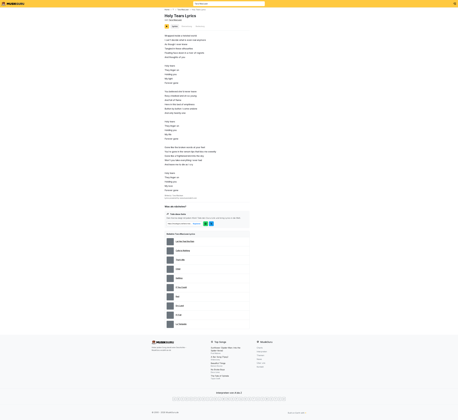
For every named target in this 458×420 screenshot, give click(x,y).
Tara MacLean (175, 20)
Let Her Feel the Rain (185, 241)
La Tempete (181, 324)
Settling (179, 278)
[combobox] (229, 3)
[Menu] (454, 3)
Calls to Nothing (183, 250)
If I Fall (178, 315)
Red (177, 296)
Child (178, 269)
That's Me (180, 260)
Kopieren (196, 224)
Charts (260, 348)
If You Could (181, 287)
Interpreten (262, 351)
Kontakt (260, 367)
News (259, 359)
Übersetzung (186, 26)
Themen (260, 355)
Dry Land (180, 305)
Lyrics (175, 26)
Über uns (261, 363)
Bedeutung (200, 26)
